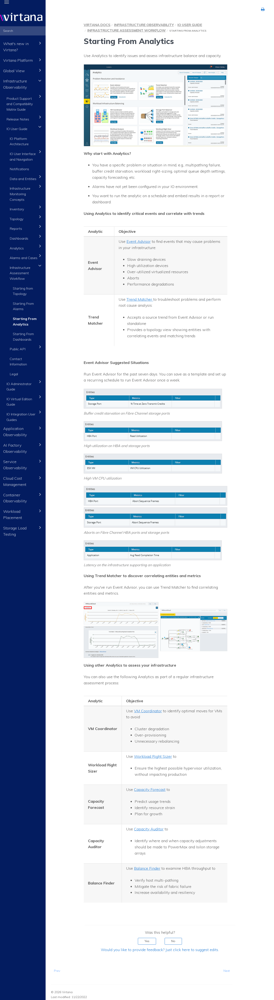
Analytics (17, 248)
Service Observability (15, 464)
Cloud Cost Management (14, 481)
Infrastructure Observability (15, 84)
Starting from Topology (23, 291)
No (173, 941)
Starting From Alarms (23, 306)
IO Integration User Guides (20, 417)
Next (226, 971)
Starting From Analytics (25, 321)
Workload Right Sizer (153, 756)
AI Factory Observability (15, 448)
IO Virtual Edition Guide (19, 402)
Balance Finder (147, 868)
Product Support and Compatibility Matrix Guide (19, 103)
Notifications (19, 169)
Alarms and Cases (23, 258)
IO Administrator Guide (18, 386)
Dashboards (19, 238)
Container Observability (15, 498)
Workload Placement (12, 514)
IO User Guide (16, 129)
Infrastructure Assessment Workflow (20, 273)
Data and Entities (23, 179)
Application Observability (15, 431)
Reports (16, 228)
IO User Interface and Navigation (23, 156)
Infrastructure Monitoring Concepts (20, 193)
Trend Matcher (140, 299)
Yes (146, 941)
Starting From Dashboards (23, 337)
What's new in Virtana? (16, 46)
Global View (14, 70)
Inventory (17, 209)
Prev (57, 971)
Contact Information (18, 362)
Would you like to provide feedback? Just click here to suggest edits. (160, 949)
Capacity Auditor (149, 829)
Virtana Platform (18, 60)
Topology (16, 219)
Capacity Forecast (149, 789)
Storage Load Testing (15, 531)
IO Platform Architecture (19, 141)
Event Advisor (139, 241)
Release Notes (17, 119)
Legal (14, 374)
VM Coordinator (148, 710)
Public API (17, 349)
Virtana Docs (97, 25)
